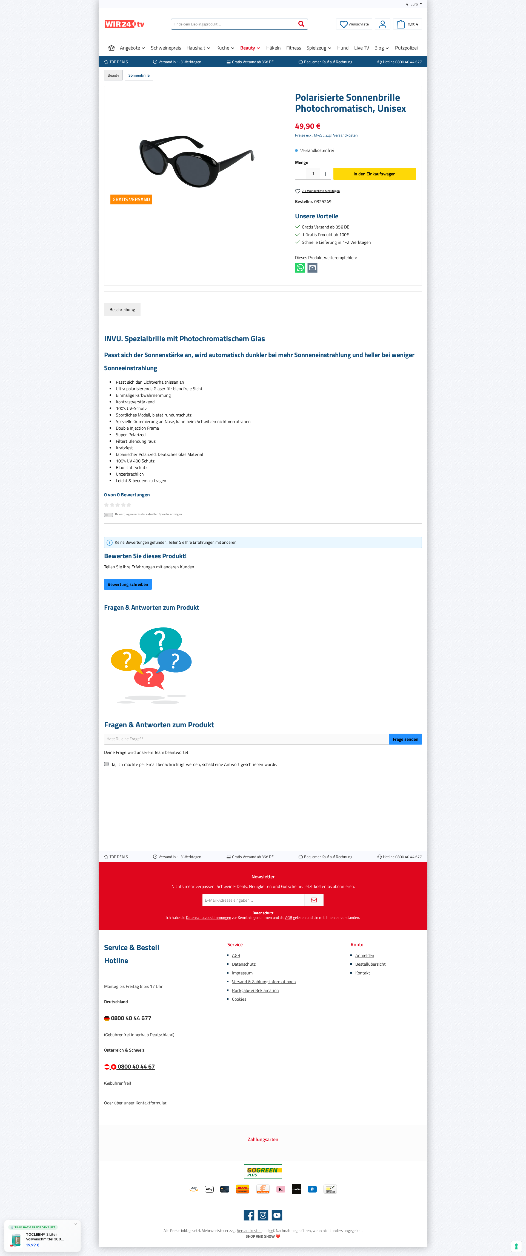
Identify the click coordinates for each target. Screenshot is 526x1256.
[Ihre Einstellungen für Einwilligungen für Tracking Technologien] (516, 1246)
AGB (288, 917)
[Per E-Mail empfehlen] (312, 267)
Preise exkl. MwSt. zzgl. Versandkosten (326, 135)
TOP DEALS (119, 62)
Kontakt (362, 973)
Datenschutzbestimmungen (208, 917)
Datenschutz (244, 964)
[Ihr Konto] (382, 24)
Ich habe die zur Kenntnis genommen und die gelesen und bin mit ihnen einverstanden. (263, 917)
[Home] (111, 48)
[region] (197, 150)
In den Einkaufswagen (375, 173)
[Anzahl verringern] (300, 174)
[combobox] (233, 24)
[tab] (122, 309)
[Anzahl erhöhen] (325, 174)
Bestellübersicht (370, 964)
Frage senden (405, 739)
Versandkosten (249, 1230)
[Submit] (314, 900)
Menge (301, 162)
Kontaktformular (151, 1102)
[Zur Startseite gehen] (124, 24)
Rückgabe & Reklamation (255, 990)
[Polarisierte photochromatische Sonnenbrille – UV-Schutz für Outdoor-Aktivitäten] (197, 150)
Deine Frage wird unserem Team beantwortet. (146, 752)
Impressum (242, 973)
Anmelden (364, 955)
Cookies (239, 999)
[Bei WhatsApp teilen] (300, 267)
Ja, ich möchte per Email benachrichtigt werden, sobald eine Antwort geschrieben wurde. (194, 764)
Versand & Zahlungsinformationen (264, 981)
